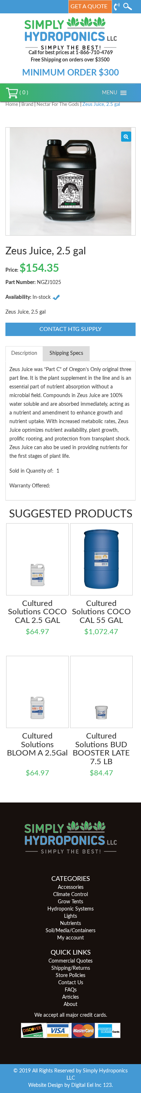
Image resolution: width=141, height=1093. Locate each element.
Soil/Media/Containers (70, 930)
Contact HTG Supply (70, 329)
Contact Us (70, 982)
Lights (70, 916)
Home (11, 104)
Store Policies (70, 975)
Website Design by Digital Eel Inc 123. (70, 1085)
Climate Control (70, 894)
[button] (109, 93)
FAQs (71, 990)
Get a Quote (88, 6)
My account (70, 938)
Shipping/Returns (70, 968)
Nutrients (70, 923)
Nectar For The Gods (58, 104)
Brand (27, 104)
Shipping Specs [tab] (66, 353)
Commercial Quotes (70, 961)
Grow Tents (70, 901)
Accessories (71, 887)
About (70, 1004)
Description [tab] (24, 353)
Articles (70, 997)
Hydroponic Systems (70, 909)
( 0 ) (23, 92)
